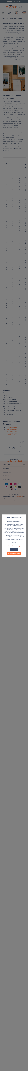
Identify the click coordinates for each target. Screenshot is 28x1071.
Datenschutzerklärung (12, 538)
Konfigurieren (14, 550)
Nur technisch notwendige (14, 546)
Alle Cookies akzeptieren (14, 553)
